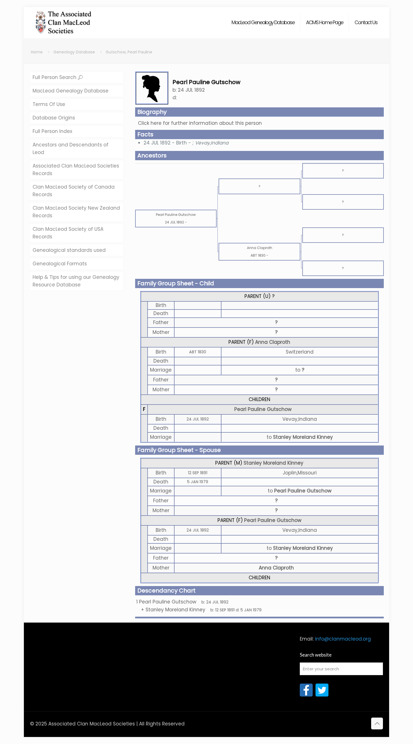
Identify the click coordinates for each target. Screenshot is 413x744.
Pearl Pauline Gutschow (263, 409)
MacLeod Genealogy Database (70, 90)
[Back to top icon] (377, 723)
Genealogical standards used (69, 250)
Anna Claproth (272, 342)
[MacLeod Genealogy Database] (64, 19)
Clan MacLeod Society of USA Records (68, 233)
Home (37, 52)
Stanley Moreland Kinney (273, 463)
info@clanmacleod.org (343, 639)
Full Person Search (55, 77)
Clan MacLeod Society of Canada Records (74, 191)
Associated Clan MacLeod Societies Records (76, 169)
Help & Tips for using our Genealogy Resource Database (76, 281)
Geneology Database (74, 52)
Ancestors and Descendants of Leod (70, 148)
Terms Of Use (49, 104)
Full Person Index (52, 131)
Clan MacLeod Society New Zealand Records (76, 212)
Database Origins (54, 117)
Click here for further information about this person (200, 123)
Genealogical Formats (60, 263)
